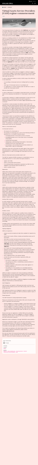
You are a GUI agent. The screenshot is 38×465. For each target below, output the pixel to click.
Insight (4, 7)
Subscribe (34, 1)
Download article (8, 340)
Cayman (4, 348)
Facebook (29, 1)
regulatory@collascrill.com (8, 330)
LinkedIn (30, 1)
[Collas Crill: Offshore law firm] (7, 3)
